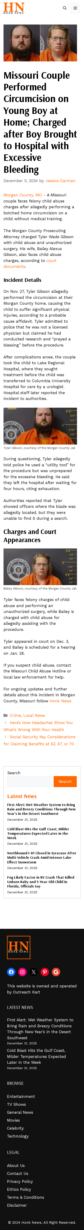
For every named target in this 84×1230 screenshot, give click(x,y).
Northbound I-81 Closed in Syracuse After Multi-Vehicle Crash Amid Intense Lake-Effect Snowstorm (41, 857)
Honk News (60, 701)
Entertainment (21, 1096)
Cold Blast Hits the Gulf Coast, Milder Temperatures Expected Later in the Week (38, 833)
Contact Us (17, 1173)
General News (20, 1112)
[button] (65, 8)
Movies (13, 1120)
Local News (34, 715)
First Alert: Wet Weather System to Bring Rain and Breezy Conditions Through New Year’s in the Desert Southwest (41, 809)
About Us (16, 1165)
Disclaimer (17, 1205)
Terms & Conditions (25, 1197)
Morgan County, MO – (25, 195)
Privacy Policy (20, 1181)
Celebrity (15, 1128)
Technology (18, 1136)
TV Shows (16, 1104)
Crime (15, 715)
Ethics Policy (19, 1189)
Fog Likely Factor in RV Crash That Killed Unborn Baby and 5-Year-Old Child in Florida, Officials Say (40, 881)
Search (14, 773)
